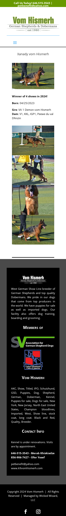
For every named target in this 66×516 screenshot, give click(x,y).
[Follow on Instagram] (56, 13)
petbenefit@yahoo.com (33, 5)
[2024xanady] (33, 154)
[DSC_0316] (33, 243)
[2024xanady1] (33, 184)
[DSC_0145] (33, 214)
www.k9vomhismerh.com (27, 468)
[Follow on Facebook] (49, 13)
